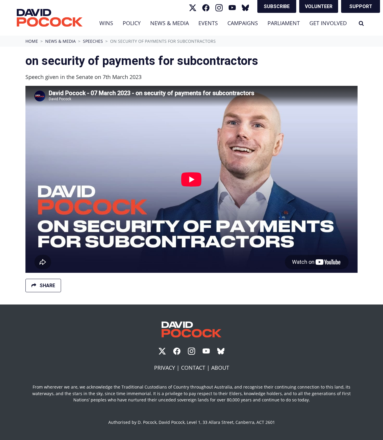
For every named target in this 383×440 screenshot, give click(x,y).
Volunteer (318, 6)
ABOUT (220, 367)
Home (31, 41)
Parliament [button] (284, 23)
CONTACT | (196, 367)
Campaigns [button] (242, 23)
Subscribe (277, 6)
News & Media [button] (172, 23)
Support (360, 6)
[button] (361, 23)
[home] (50, 17)
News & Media (60, 41)
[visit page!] (192, 7)
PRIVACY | (167, 367)
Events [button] (208, 23)
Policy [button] (132, 23)
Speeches (93, 41)
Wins (106, 23)
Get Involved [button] (328, 23)
